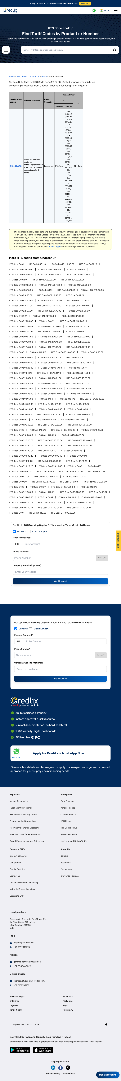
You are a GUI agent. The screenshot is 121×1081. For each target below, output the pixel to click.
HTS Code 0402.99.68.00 (21, 347)
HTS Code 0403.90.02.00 (21, 362)
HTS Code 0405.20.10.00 (73, 435)
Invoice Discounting (19, 801)
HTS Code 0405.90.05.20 (21, 456)
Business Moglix (17, 996)
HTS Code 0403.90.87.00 (50, 393)
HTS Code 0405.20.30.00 (50, 440)
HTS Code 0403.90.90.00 (79, 393)
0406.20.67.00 (16, 166)
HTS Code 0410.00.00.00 (63, 513)
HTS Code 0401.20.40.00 (50, 269)
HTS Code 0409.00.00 (91, 497)
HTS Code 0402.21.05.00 (50, 300)
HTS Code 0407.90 (69, 482)
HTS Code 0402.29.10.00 (72, 316)
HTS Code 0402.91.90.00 (49, 331)
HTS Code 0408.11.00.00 (63, 487)
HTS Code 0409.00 (67, 497)
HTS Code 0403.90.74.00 (50, 388)
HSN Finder (65, 821)
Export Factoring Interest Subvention (27, 841)
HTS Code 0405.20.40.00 (79, 440)
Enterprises (66, 794)
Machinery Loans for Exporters (24, 828)
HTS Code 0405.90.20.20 (21, 466)
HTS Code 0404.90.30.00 (21, 425)
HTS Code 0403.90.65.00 (78, 383)
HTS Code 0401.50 (18, 280)
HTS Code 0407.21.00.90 (74, 476)
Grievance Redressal (70, 876)
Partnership (66, 869)
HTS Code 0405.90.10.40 (49, 461)
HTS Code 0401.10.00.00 (62, 264)
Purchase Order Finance (21, 808)
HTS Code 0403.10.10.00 (91, 352)
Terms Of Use (68, 1073)
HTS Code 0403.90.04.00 (50, 362)
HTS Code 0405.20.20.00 (21, 440)
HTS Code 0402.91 (46, 321)
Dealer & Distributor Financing (24, 882)
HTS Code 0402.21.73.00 (21, 311)
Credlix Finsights (17, 869)
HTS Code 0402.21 (75, 295)
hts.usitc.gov (55, 246)
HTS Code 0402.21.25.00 (78, 300)
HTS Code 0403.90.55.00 (78, 378)
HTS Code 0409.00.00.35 (79, 502)
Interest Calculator (18, 856)
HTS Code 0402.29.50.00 (21, 321)
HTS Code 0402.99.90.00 (78, 347)
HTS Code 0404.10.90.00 (78, 414)
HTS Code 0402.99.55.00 (78, 342)
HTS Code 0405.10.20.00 (21, 435)
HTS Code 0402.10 (66, 290)
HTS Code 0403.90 (75, 357)
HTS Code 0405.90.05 (71, 450)
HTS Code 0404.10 (66, 399)
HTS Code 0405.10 (37, 430)
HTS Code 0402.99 (75, 331)
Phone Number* (21, 551)
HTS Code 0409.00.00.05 (21, 502)
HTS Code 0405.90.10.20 (21, 461)
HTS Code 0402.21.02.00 (21, 300)
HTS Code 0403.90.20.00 (21, 368)
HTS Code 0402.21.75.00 (49, 311)
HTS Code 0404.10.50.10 (20, 414)
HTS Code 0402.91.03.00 (72, 321)
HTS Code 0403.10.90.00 (50, 357)
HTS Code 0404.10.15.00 (78, 404)
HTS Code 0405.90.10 (77, 456)
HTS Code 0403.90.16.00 (79, 362)
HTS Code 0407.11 (95, 466)
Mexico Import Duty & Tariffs (73, 841)
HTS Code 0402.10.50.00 (49, 295)
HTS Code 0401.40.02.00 (21, 274)
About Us (65, 849)
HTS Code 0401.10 (37, 264)
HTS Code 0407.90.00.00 (95, 482)
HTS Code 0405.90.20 (76, 461)
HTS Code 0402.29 (18, 316)
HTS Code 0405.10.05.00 (63, 430)
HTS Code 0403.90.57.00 (21, 383)
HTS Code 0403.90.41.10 (20, 373)
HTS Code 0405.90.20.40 (50, 466)
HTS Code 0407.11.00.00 (20, 471)
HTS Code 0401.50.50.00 (79, 285)
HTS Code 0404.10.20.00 (21, 409)
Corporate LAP (16, 896)
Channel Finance (68, 814)
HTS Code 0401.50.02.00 (44, 280)
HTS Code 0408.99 (98, 492)
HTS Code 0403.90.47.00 (21, 378)
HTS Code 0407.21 (96, 471)
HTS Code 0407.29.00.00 (43, 482)
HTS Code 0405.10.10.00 (91, 430)
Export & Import (39, 531)
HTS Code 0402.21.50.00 (78, 305)
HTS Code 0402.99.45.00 (50, 342)
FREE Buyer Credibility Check (23, 814)
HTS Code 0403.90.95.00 (21, 399)
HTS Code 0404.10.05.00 (92, 399)
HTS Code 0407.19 (45, 471)
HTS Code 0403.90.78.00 (79, 388)
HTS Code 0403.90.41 (77, 368)
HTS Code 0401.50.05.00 (72, 280)
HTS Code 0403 (16, 352)
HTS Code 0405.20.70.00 (79, 445)
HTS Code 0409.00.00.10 (50, 502)
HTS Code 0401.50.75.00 (21, 290)
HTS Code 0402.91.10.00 (49, 326)
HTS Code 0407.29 (18, 482)
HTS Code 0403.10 (37, 352)
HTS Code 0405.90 (47, 450)
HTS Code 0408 (16, 487)
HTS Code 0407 (74, 466)
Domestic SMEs (17, 849)
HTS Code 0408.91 (46, 492)
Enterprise (14, 1001)
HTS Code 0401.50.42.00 (50, 285)
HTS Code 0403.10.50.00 (21, 357)
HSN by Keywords (68, 834)
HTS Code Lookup (68, 828)
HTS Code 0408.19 (88, 487)
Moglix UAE (68, 1010)
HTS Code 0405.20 (47, 435)
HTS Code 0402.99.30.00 (21, 342)
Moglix (66, 1005)
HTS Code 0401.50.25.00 (21, 285)
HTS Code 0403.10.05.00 (63, 352)
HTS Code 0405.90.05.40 (50, 456)
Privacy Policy (53, 1073)
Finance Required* (22, 538)
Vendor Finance (67, 808)
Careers (64, 856)
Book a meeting (108, 1074)
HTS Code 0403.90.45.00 (78, 373)
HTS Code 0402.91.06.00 (21, 326)
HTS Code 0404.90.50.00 (50, 425)
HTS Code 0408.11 (37, 487)
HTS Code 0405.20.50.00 (21, 445)
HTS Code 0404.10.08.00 (21, 404)
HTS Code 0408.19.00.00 (21, 492)
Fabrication (68, 996)
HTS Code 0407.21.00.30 (46, 476)
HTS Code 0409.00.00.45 (21, 507)
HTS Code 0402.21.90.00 (78, 311)
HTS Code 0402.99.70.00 (50, 347)
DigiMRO (14, 1005)
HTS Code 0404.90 (18, 419)
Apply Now (85, 4)
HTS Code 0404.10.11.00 (49, 404)
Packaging (67, 1001)
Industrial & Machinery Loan (23, 889)
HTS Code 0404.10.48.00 (50, 409)
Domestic (21, 531)
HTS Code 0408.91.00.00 (72, 492)
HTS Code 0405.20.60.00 (50, 445)
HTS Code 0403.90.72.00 (21, 388)
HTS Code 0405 (16, 430)
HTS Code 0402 (45, 290)
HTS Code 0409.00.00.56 (50, 507)
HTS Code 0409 (45, 497)
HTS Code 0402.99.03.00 (21, 337)
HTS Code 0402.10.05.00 (92, 290)
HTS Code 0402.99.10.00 (78, 337)
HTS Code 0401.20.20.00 (21, 269)
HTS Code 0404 (45, 399)
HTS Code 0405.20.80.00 (21, 450)
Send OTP (102, 558)
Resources (65, 862)
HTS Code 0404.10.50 (77, 409)
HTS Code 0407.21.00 (19, 476)
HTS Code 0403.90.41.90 (49, 373)
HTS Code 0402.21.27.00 (20, 305)
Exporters (15, 794)
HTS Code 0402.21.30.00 (49, 305)
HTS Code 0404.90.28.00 (73, 419)
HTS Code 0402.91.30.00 (78, 326)
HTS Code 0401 (16, 264)
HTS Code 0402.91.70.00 (21, 331)
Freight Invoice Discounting (23, 821)
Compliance (15, 862)
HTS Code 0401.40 (76, 269)
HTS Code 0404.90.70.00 (79, 425)
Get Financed (60, 581)
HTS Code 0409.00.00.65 (79, 507)
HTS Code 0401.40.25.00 (79, 274)
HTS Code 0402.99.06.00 (50, 337)
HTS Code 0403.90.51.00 (50, 378)
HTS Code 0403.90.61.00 (49, 383)
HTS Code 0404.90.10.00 (44, 419)
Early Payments (67, 801)
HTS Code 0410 (16, 513)
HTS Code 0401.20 (88, 264)
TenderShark (16, 1010)
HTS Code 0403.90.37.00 (50, 368)
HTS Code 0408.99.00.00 (21, 497)
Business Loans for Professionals (25, 834)
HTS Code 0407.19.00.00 (71, 471)
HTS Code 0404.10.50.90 (49, 414)
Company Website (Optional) (27, 565)
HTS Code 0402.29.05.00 (44, 316)
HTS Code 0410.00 (37, 513)
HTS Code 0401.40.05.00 (50, 274)
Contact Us (15, 876)
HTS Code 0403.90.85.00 (21, 393)
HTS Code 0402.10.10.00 (20, 295)
